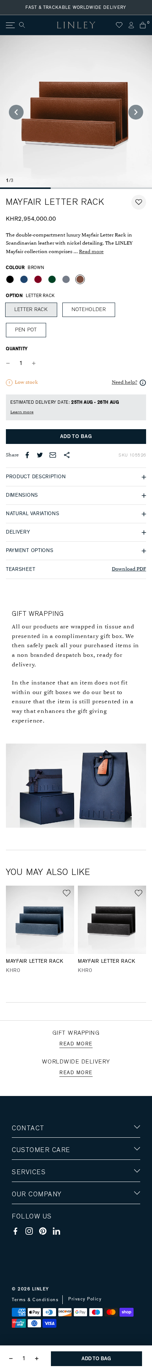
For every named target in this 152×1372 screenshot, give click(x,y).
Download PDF (129, 569)
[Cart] (142, 25)
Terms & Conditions (35, 1299)
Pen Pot (26, 329)
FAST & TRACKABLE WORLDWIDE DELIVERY (76, 7)
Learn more (22, 412)
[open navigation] (10, 25)
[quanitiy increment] (33, 363)
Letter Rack (31, 309)
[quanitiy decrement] (9, 363)
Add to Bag (76, 436)
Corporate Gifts (33, 1237)
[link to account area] (131, 25)
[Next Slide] (135, 112)
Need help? (124, 382)
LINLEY (40, 1289)
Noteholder (89, 309)
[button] (138, 202)
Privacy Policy (84, 1299)
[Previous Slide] (16, 112)
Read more (91, 252)
